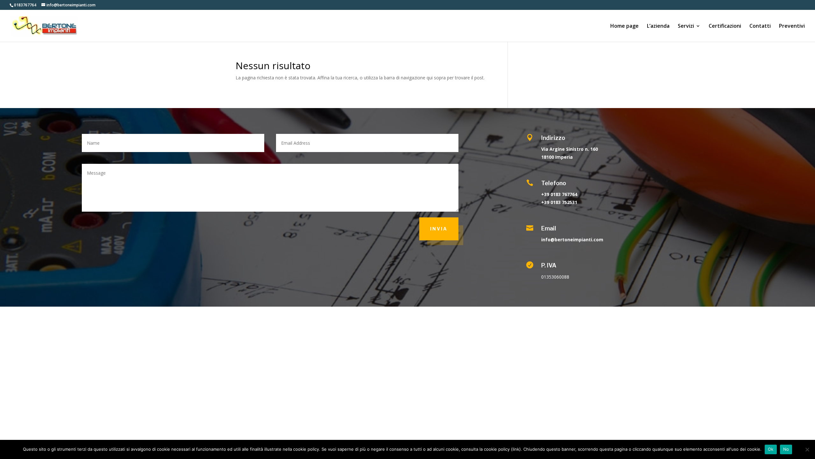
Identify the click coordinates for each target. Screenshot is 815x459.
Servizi (686, 26)
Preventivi (792, 26)
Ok (771, 449)
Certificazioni (725, 26)
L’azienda (658, 26)
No (786, 449)
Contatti (760, 26)
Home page (624, 26)
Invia (439, 228)
